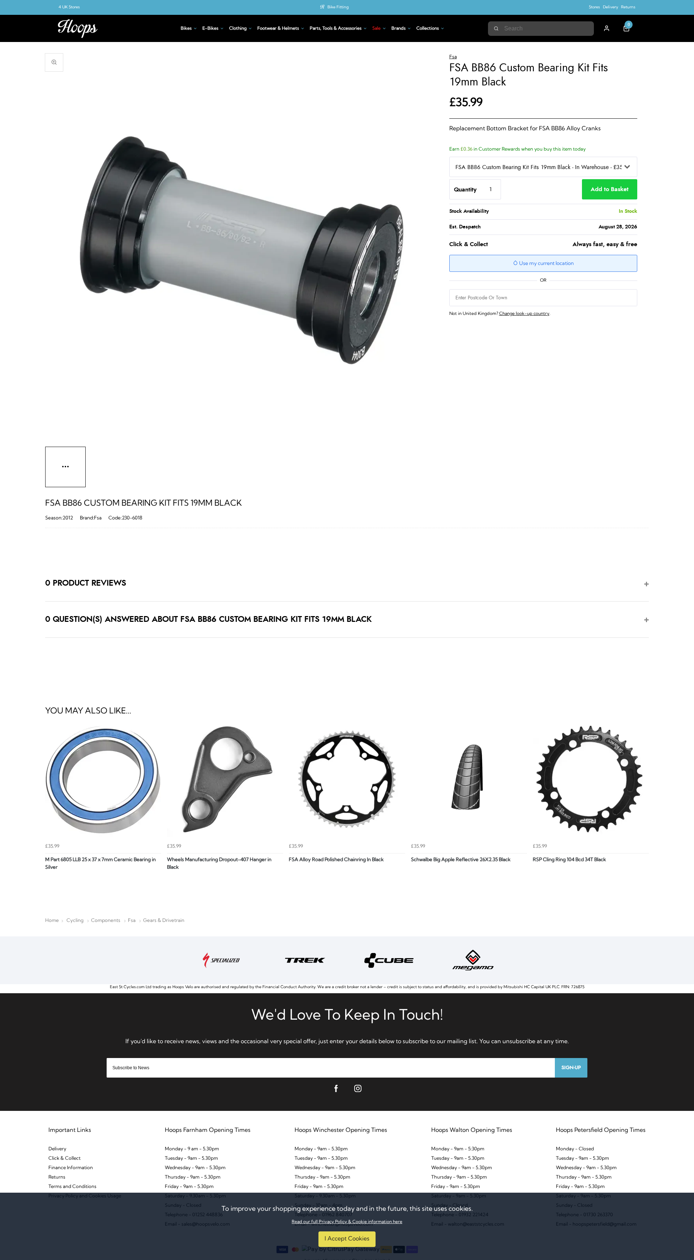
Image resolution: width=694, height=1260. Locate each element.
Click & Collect (64, 1158)
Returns (628, 7)
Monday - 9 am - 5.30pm (192, 1149)
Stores (594, 7)
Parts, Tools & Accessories (335, 28)
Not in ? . (500, 314)
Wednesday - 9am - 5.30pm (195, 1168)
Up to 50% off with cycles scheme (338, 7)
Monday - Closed (575, 1149)
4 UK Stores (69, 7)
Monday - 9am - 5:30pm (457, 1149)
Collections (427, 28)
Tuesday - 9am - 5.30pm (191, 1158)
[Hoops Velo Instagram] (358, 1088)
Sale (376, 28)
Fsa (453, 57)
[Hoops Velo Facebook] (336, 1088)
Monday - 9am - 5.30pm (321, 1149)
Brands (398, 28)
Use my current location (546, 263)
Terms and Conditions (72, 1186)
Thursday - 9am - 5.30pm (192, 1177)
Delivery (610, 7)
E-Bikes (210, 28)
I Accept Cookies (347, 1239)
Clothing (238, 28)
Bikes (186, 28)
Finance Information (70, 1168)
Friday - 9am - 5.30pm (189, 1186)
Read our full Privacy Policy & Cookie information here (347, 1222)
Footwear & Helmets (278, 28)
